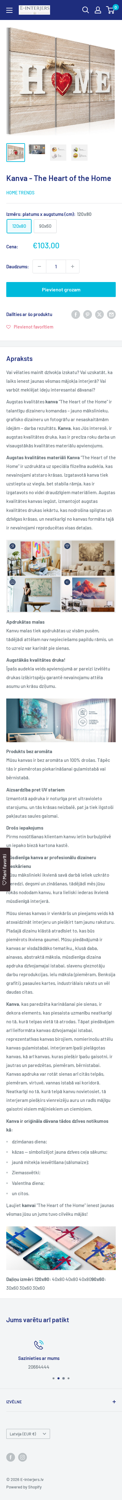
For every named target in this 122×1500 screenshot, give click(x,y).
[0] (110, 10)
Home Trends (20, 192)
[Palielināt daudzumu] (72, 266)
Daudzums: (17, 266)
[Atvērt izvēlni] (9, 10)
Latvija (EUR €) (23, 1433)
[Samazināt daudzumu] (39, 266)
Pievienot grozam (61, 289)
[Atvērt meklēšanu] (85, 10)
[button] (29, 326)
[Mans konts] (98, 10)
